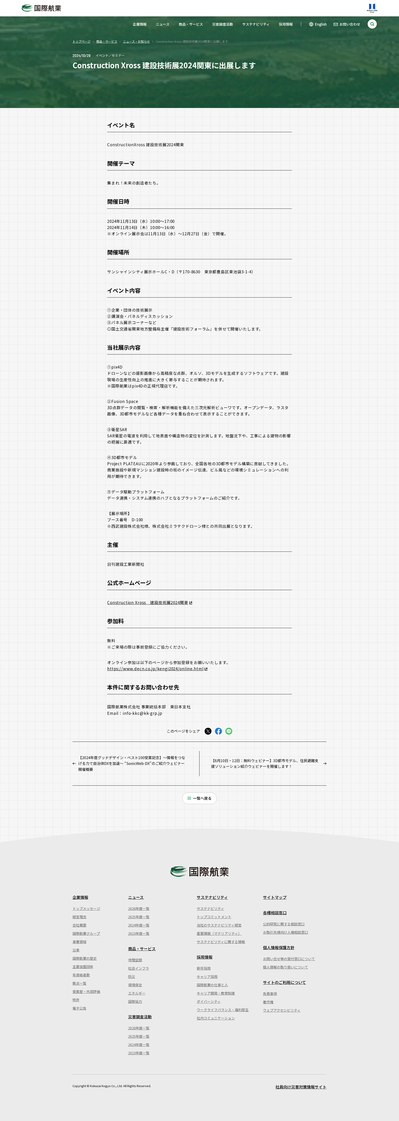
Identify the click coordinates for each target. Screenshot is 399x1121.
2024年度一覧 (138, 925)
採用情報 (286, 24)
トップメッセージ (86, 908)
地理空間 (135, 959)
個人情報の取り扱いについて (285, 967)
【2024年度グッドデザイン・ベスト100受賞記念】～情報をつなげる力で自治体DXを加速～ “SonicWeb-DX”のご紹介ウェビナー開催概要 (131, 763)
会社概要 (79, 925)
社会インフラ (138, 968)
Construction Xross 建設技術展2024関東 (147, 602)
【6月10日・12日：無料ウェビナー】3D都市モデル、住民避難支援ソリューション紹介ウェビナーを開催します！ (264, 763)
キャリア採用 (207, 976)
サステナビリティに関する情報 (221, 941)
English (321, 24)
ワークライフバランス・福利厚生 (223, 1009)
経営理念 (79, 916)
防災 (131, 976)
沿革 (76, 950)
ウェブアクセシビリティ (282, 1010)
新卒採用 (204, 968)
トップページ (82, 41)
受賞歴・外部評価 (86, 991)
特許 (76, 999)
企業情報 (140, 24)
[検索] (372, 24)
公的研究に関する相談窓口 (284, 923)
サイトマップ (275, 897)
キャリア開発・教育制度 (216, 993)
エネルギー (136, 993)
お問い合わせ (349, 24)
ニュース (162, 24)
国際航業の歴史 (85, 958)
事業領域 (79, 941)
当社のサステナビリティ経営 (219, 925)
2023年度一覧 (138, 933)
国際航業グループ (86, 933)
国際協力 (135, 1001)
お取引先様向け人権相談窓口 (285, 932)
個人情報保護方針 (278, 947)
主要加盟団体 (83, 966)
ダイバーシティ (209, 1001)
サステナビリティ (256, 24)
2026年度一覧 (138, 908)
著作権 (268, 1001)
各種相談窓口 (275, 912)
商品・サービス (191, 24)
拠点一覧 (79, 983)
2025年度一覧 (138, 916)
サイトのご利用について (284, 982)
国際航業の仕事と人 (212, 984)
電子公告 (79, 1008)
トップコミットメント (214, 916)
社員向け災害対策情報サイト (300, 1087)
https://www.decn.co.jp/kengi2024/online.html (155, 668)
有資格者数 (81, 974)
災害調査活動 (222, 24)
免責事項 (270, 993)
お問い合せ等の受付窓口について (289, 958)
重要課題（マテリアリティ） (219, 933)
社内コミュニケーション (216, 1018)
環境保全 (135, 984)
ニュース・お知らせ (136, 41)
